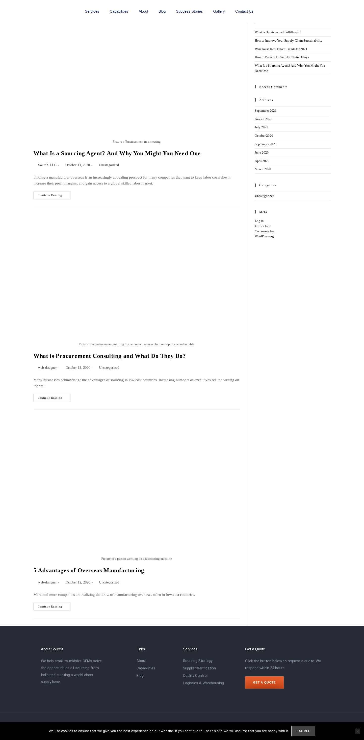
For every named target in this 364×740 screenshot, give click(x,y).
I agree (303, 731)
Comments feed (265, 231)
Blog (162, 11)
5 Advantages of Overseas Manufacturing (88, 570)
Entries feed (263, 226)
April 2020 (262, 161)
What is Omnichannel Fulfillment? (278, 32)
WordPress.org (264, 236)
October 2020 (264, 135)
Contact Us (244, 11)
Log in (259, 221)
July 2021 (261, 127)
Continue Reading (54, 194)
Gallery (219, 11)
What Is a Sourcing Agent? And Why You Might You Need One (117, 153)
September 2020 (266, 144)
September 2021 (266, 110)
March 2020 (263, 169)
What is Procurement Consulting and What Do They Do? (109, 356)
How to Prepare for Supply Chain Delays (282, 57)
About (143, 11)
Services (92, 11)
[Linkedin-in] (263, 11)
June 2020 (262, 152)
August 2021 (263, 119)
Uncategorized (109, 165)
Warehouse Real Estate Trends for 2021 (281, 49)
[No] (357, 731)
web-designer (47, 368)
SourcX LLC (47, 165)
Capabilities (119, 11)
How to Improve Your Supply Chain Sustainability (288, 40)
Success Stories (189, 11)
